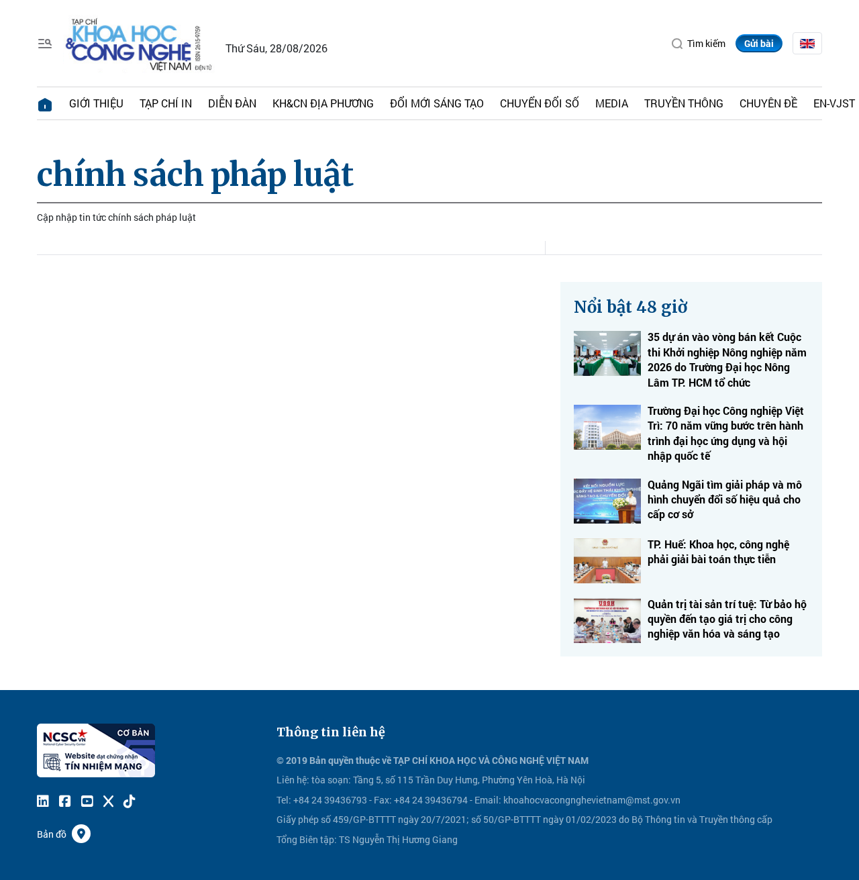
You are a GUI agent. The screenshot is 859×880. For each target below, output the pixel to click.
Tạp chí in (166, 103)
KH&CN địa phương (323, 103)
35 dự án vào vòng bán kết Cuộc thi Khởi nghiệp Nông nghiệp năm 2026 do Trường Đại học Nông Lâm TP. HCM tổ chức (727, 359)
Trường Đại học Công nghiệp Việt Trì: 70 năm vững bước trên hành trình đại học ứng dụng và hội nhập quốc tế (726, 432)
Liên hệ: (292, 779)
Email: (487, 799)
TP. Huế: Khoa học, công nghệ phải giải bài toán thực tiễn (718, 551)
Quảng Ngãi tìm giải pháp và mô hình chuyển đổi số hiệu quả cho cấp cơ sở (725, 499)
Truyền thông (683, 103)
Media (611, 103)
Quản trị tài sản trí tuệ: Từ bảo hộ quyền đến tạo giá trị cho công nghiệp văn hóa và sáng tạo (727, 619)
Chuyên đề (768, 103)
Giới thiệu (96, 103)
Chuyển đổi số (539, 103)
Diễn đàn (232, 103)
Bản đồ (51, 834)
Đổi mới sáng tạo (437, 103)
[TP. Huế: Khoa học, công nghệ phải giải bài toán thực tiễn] (607, 560)
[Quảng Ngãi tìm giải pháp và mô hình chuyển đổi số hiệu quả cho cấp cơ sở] (607, 501)
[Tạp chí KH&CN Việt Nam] (139, 42)
